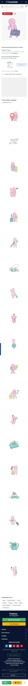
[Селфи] (14, 192)
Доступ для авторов (14, 620)
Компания (4, 639)
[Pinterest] (14, 646)
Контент (4, 629)
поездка (4, 602)
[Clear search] (18, 6)
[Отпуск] (14, 470)
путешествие (5, 607)
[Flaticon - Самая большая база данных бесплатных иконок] (12, 2)
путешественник (6, 605)
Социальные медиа (14, 642)
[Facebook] (6, 646)
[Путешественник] (14, 116)
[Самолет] (14, 141)
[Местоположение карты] (14, 444)
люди (3, 600)
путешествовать (11, 600)
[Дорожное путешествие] (14, 495)
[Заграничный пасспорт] (14, 546)
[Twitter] (10, 646)
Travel (16, 71)
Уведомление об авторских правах (14, 663)
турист (20, 602)
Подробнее (15, 53)
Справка (4, 636)
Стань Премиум (14, 624)
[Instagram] (17, 646)
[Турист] (14, 369)
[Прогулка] (14, 318)
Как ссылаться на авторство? (9, 58)
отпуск (19, 600)
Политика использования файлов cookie (14, 662)
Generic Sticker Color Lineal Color (13, 74)
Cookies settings (14, 665)
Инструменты (5, 632)
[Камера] (14, 268)
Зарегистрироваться (14, 655)
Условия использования (14, 658)
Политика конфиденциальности (14, 660)
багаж (15, 602)
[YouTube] (21, 646)
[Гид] (14, 419)
